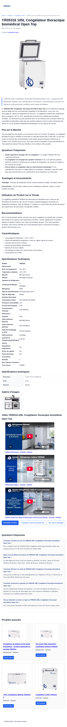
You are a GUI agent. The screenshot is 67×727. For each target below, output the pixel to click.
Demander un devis (10, 523)
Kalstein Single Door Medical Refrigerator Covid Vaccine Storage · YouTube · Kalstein (33, 517)
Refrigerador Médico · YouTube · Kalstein (18, 485)
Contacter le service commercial (32, 523)
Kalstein (6, 6)
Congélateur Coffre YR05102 (46, 695)
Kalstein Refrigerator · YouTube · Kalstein (18, 452)
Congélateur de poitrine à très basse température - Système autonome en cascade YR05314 (16, 646)
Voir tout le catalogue (56, 523)
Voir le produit (8, 657)
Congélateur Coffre (13, 32)
